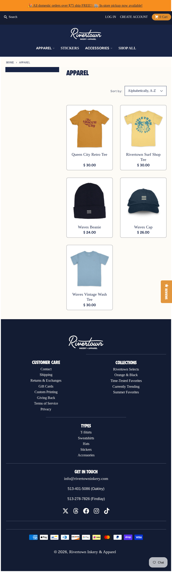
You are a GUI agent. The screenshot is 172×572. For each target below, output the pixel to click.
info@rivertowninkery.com (86, 478)
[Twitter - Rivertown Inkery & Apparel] (65, 511)
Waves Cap (143, 227)
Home (10, 62)
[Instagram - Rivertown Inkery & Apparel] (96, 511)
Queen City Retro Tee (89, 154)
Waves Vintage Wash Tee (89, 297)
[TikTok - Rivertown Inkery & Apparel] (107, 511)
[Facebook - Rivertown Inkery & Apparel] (86, 511)
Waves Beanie (89, 227)
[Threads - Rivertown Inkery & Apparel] (76, 511)
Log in (110, 17)
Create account (134, 17)
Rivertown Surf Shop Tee (143, 157)
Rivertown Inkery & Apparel (92, 552)
